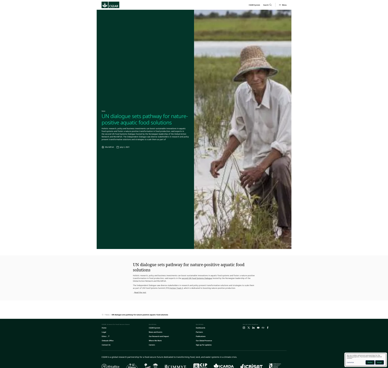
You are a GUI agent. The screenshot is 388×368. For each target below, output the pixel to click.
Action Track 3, (176, 288)
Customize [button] (350, 362)
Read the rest (140, 292)
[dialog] (365, 360)
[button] (254, 5)
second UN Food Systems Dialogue (197, 278)
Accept (379, 362)
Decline (370, 362)
